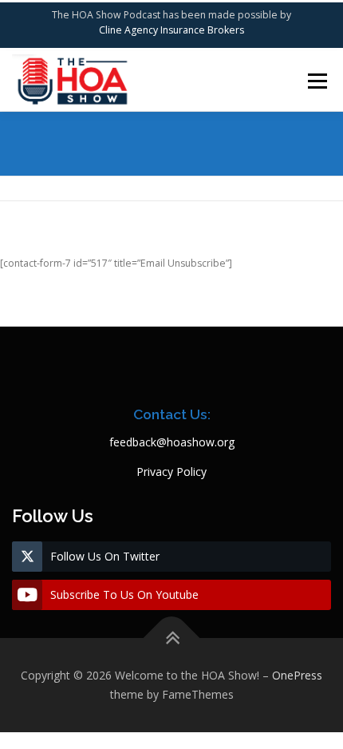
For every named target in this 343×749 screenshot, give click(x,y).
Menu (316, 81)
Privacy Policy (171, 471)
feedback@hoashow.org (172, 442)
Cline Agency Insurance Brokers (171, 30)
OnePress (297, 675)
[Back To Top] (172, 638)
